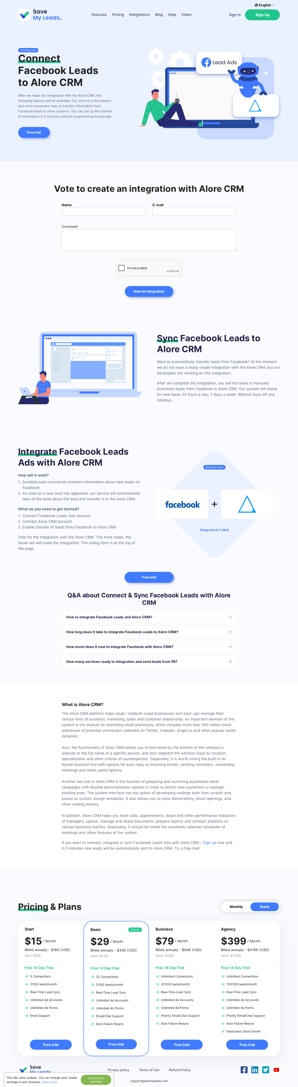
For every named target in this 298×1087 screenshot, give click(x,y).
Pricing (118, 14)
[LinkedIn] (254, 1069)
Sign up (209, 842)
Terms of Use (149, 1070)
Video (186, 14)
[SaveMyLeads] (42, 15)
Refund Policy (179, 1070)
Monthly (236, 907)
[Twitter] (265, 1069)
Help (172, 14)
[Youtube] (276, 1069)
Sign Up (262, 15)
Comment (70, 227)
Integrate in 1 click (214, 530)
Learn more (49, 1082)
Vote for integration (149, 291)
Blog (159, 14)
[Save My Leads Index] (37, 1070)
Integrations (139, 14)
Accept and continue (96, 1079)
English (265, 5)
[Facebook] (244, 1069)
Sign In (235, 15)
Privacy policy (118, 1070)
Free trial (34, 132)
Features (99, 14)
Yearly (265, 907)
